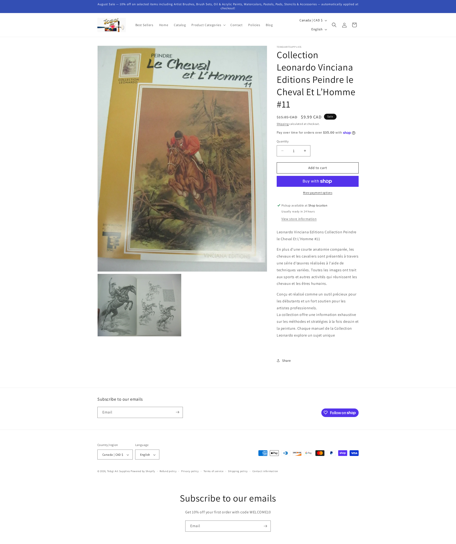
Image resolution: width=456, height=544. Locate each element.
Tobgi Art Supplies (118, 471)
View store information (299, 219)
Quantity (283, 141)
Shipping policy (238, 471)
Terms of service (213, 471)
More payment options (317, 192)
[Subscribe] (177, 412)
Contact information (265, 471)
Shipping (283, 124)
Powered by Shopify (143, 471)
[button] (208, 25)
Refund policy (168, 471)
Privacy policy (190, 471)
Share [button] (286, 360)
